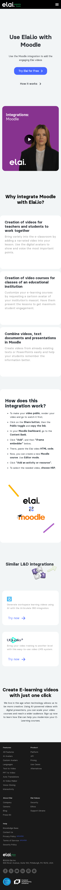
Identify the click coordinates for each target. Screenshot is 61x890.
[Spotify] (34, 871)
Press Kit (7, 815)
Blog (5, 810)
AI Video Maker (10, 781)
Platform (34, 752)
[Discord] (28, 871)
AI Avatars (8, 756)
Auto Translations (11, 777)
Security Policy (10, 844)
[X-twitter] (11, 871)
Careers (6, 806)
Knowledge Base (10, 828)
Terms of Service (15, 840)
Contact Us (8, 832)
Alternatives (36, 768)
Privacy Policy (13, 836)
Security (34, 802)
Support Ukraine (37, 810)
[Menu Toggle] (57, 4)
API (32, 756)
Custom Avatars (10, 760)
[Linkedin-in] (22, 871)
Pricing (33, 760)
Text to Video (9, 768)
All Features (8, 752)
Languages (8, 764)
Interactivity (8, 789)
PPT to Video (9, 772)
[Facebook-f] (5, 871)
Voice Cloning (9, 785)
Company (7, 802)
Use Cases (35, 764)
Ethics (33, 806)
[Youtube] (17, 871)
